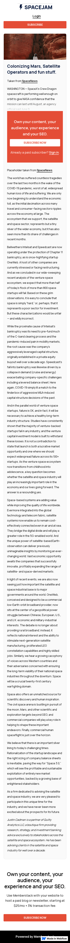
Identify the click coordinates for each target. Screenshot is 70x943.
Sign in (54, 152)
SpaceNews (29, 81)
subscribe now (35, 143)
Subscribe (35, 25)
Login (37, 16)
